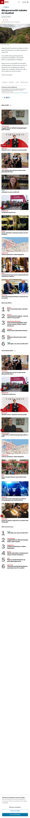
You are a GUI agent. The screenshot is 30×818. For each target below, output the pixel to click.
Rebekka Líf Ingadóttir (6, 16)
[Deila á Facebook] (4, 7)
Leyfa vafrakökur (15, 814)
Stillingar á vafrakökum (15, 807)
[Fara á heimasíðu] (5, 2)
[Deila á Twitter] (6, 7)
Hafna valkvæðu (15, 810)
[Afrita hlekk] (2, 7)
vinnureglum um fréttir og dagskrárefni (21, 92)
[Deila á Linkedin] (8, 7)
